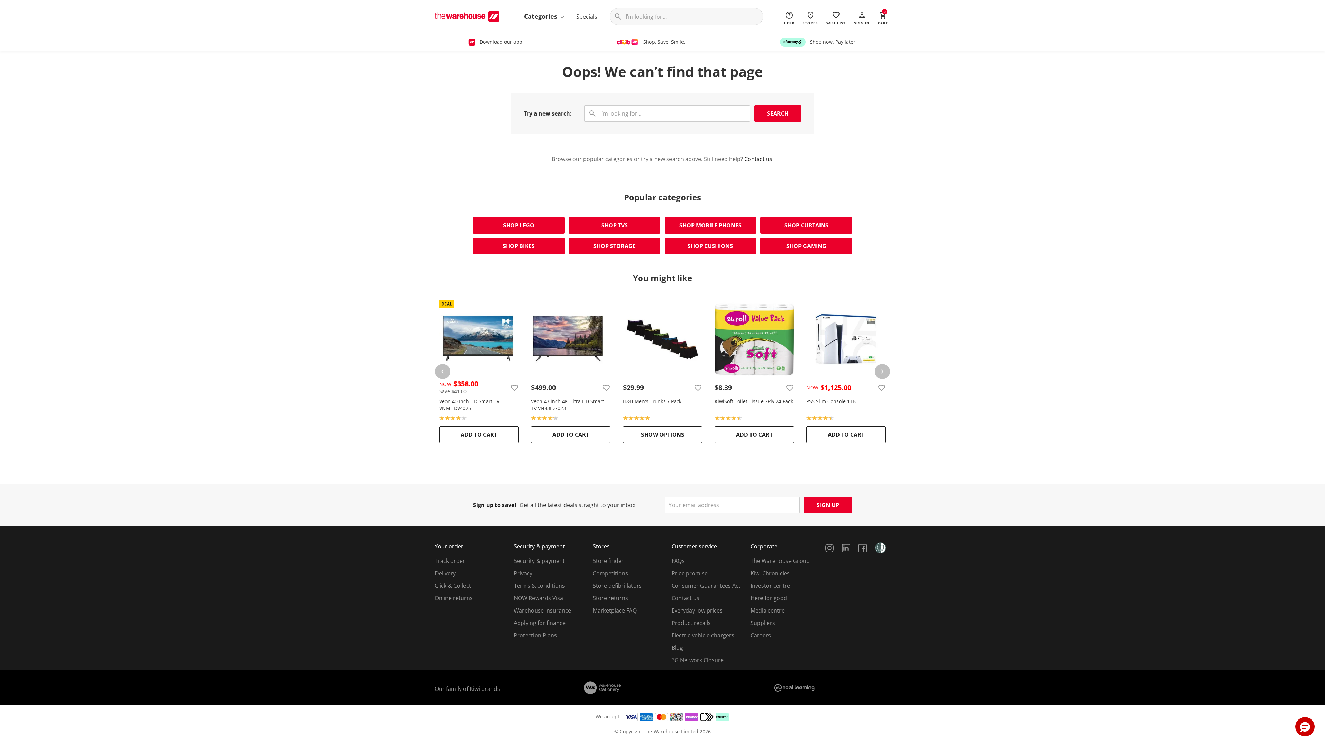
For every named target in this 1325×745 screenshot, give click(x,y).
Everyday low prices (697, 610)
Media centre (767, 610)
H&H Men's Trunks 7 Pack (652, 401)
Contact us (758, 159)
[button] (862, 18)
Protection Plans (535, 635)
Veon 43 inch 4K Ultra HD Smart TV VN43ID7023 (567, 404)
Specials (586, 16)
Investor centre (770, 585)
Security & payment (539, 561)
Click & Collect (453, 585)
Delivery (445, 573)
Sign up (828, 505)
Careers (760, 635)
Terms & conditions (539, 585)
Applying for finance (540, 623)
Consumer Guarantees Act (705, 585)
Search (777, 113)
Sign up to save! (494, 505)
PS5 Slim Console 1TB (831, 401)
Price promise (689, 573)
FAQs (678, 561)
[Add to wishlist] (514, 387)
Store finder (608, 561)
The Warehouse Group (780, 561)
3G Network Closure (697, 660)
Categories (541, 16)
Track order (450, 561)
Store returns (610, 598)
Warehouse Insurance (542, 610)
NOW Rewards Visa (538, 598)
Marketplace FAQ (615, 610)
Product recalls (691, 623)
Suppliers (762, 623)
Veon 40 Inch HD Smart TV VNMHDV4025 (469, 404)
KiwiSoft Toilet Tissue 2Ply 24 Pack (754, 401)
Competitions (610, 573)
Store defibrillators (617, 585)
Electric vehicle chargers (702, 635)
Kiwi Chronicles (770, 573)
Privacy (523, 573)
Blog (677, 648)
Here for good (768, 598)
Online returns (454, 598)
